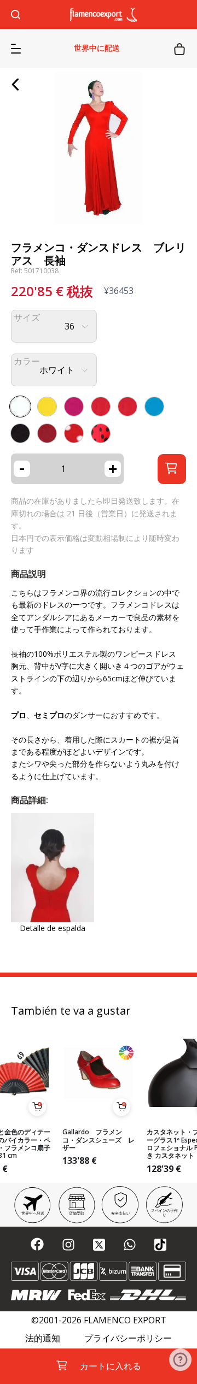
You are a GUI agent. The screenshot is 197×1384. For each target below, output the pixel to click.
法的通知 (42, 1338)
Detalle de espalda (52, 928)
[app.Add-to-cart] (37, 1107)
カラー (27, 361)
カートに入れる (110, 1366)
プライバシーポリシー (128, 1338)
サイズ (27, 318)
